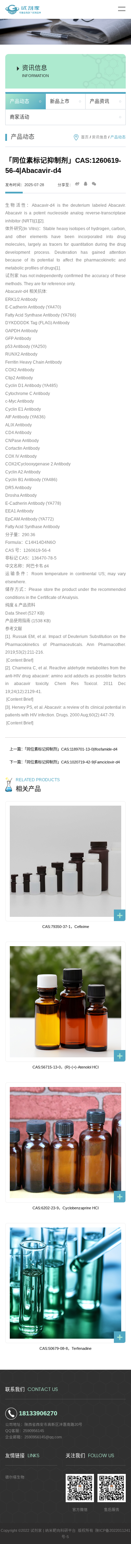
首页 (85, 137)
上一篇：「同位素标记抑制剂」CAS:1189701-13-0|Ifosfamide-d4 (63, 749)
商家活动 (19, 117)
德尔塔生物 (14, 1477)
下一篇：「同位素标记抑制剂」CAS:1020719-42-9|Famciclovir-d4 (64, 762)
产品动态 (19, 101)
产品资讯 (99, 101)
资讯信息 (99, 137)
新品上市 (60, 101)
